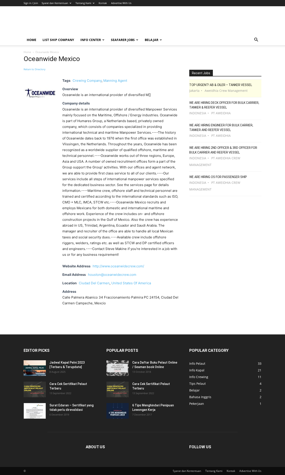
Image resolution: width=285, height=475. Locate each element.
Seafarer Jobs (123, 40)
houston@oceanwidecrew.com (112, 274)
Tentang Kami (83, 3)
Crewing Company (87, 80)
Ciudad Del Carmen (94, 283)
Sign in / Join (31, 3)
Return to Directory (34, 69)
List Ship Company (58, 40)
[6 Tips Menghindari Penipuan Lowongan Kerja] (117, 411)
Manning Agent (115, 80)
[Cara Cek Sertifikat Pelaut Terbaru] (35, 389)
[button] (256, 40)
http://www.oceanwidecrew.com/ (118, 266)
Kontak (103, 3)
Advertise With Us (121, 3)
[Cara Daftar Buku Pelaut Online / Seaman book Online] (117, 368)
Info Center (90, 40)
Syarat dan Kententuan (55, 3)
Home (31, 40)
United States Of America (131, 283)
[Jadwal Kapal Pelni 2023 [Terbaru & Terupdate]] (35, 368)
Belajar (151, 40)
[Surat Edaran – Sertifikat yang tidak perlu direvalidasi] (35, 411)
